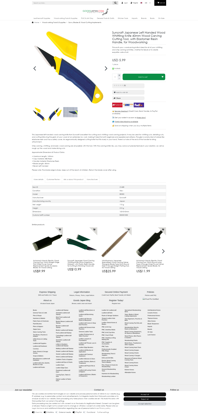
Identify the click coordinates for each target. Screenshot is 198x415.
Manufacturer (92, 179)
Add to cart (142, 77)
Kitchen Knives (129, 370)
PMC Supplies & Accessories (107, 343)
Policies (147, 295)
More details (38, 179)
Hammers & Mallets (39, 318)
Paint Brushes (37, 324)
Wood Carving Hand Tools (133, 347)
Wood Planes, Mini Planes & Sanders (133, 336)
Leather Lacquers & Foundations (85, 339)
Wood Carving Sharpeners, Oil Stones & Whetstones (133, 332)
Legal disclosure (38, 408)
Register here (116, 303)
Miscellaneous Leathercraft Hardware (41, 359)
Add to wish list (122, 92)
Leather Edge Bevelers (86, 347)
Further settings (103, 412)
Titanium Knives (153, 318)
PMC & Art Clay (87, 18)
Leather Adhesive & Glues (87, 359)
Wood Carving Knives (131, 363)
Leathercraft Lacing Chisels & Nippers (87, 371)
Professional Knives (154, 315)
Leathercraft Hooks (39, 367)
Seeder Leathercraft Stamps (64, 354)
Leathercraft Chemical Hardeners (86, 355)
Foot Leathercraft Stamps (64, 333)
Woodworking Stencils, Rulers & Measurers (132, 328)
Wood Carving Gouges (132, 350)
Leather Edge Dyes (62, 368)
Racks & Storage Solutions (110, 315)
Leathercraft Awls (107, 313)
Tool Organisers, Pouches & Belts (133, 319)
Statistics (50, 412)
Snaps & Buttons (38, 356)
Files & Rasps (37, 315)
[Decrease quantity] (119, 78)
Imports (134, 18)
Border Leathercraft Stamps (64, 330)
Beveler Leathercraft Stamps (62, 326)
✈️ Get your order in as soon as (124, 117)
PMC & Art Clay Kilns (108, 332)
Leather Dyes (60, 365)
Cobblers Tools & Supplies (64, 359)
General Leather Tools (86, 331)
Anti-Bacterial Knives (154, 310)
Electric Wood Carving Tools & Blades (109, 361)
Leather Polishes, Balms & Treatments (87, 362)
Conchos (36, 349)
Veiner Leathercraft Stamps (64, 357)
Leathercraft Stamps (62, 310)
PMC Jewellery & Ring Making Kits (109, 338)
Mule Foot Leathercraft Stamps (63, 318)
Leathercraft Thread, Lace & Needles (87, 343)
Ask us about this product (73, 179)
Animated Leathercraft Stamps (63, 313)
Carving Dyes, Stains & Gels (63, 375)
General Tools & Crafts (105, 18)
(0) (125, 85)
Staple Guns (37, 329)
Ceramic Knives (152, 313)
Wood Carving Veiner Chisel (131, 366)
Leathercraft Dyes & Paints (64, 362)
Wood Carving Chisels (132, 353)
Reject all (144, 399)
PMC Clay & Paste (107, 335)
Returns (72, 295)
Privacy (77, 295)
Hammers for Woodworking (110, 373)
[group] (47, 242)
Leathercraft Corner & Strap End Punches (87, 323)
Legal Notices (90, 295)
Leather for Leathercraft (109, 310)
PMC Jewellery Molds (108, 330)
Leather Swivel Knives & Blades (109, 323)
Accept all (145, 394)
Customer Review (53, 179)
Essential (39, 412)
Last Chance (151, 335)
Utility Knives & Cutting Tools (40, 339)
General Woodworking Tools (109, 370)
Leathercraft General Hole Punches (87, 328)
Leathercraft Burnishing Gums (86, 315)
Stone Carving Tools (39, 332)
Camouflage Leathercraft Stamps (63, 336)
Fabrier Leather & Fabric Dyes (63, 380)
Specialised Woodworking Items (133, 311)
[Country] (141, 3)
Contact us (99, 390)
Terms (83, 295)
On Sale (161, 18)
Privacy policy (104, 408)
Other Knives (152, 321)
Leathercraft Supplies (42, 18)
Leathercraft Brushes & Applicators (86, 351)
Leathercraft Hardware (40, 346)
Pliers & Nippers (38, 326)
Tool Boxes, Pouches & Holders (40, 335)
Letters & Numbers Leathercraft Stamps (62, 345)
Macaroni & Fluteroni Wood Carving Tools (133, 359)
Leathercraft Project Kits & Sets (87, 366)
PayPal (79, 412)
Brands (143, 18)
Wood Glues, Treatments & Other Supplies (133, 343)
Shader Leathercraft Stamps (64, 351)
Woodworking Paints (131, 340)
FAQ (155, 295)
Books (152, 18)
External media (65, 412)
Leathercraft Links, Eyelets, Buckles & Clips (41, 363)
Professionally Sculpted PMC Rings (109, 350)
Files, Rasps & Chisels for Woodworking (110, 365)
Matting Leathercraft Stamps (64, 348)
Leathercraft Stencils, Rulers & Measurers (85, 319)
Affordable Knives (130, 372)
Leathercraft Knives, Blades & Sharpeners (87, 375)
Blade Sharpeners (153, 324)
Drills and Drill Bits (107, 358)
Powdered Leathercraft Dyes (63, 371)
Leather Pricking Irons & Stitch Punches (86, 335)
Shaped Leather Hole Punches (108, 319)
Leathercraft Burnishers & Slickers (87, 311)
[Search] (115, 3)
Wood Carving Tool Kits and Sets (133, 323)
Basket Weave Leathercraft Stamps (64, 322)
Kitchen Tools (123, 18)
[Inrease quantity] (119, 75)
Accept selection (145, 404)
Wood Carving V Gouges (132, 355)
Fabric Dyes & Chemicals (41, 321)
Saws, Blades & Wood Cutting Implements (84, 22)
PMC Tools (105, 346)
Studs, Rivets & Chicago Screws (40, 352)
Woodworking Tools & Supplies (65, 18)
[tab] (38, 179)
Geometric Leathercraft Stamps (63, 340)
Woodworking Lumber (109, 376)
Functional (91, 412)
